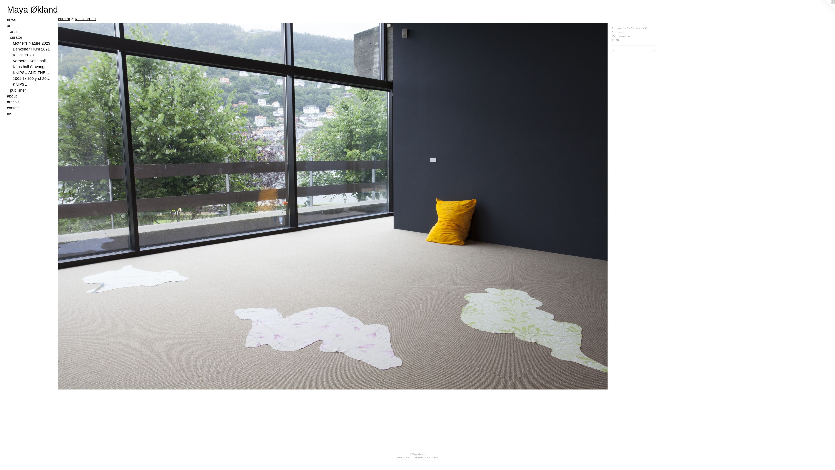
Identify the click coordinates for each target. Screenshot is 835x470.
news (11, 20)
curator (16, 37)
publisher (18, 90)
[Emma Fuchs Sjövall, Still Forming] (333, 206)
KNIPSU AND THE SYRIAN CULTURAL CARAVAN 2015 (31, 72)
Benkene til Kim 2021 (31, 49)
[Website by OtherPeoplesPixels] (826, 8)
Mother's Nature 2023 (31, 43)
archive (13, 102)
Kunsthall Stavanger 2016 (31, 67)
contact (13, 108)
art (9, 26)
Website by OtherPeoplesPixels (417, 457)
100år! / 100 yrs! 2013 (31, 78)
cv (9, 114)
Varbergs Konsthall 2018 (31, 61)
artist (14, 31)
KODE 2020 (23, 55)
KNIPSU (20, 84)
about (12, 96)
